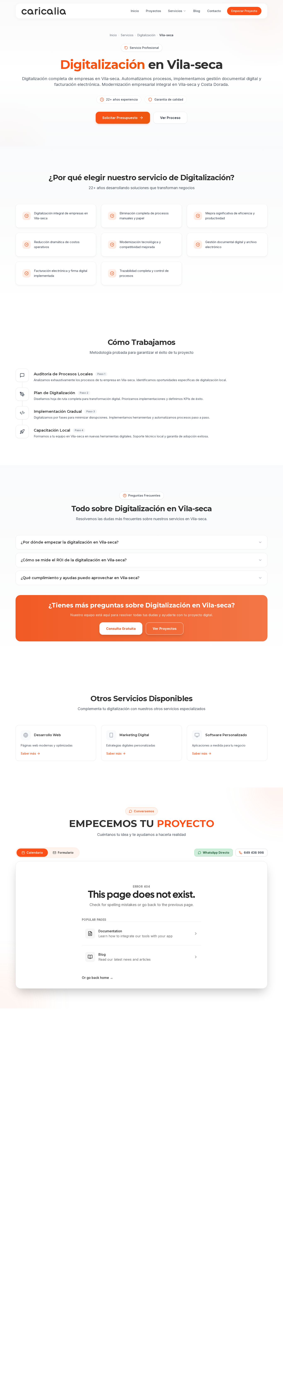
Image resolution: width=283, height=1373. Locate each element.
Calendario (35, 852)
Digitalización (146, 35)
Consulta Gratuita (121, 628)
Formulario (66, 852)
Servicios (127, 35)
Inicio (113, 35)
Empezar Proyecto (244, 11)
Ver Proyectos (165, 628)
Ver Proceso (170, 118)
